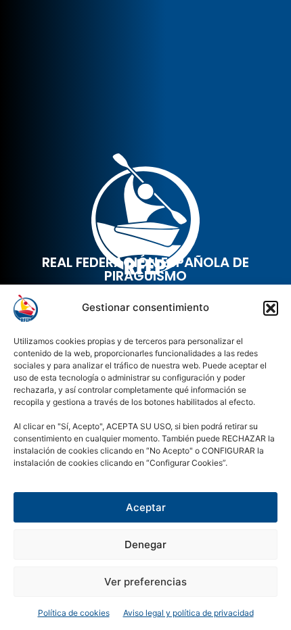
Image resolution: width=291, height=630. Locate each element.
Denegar (145, 544)
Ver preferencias (145, 581)
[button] (270, 308)
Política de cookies (74, 613)
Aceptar (146, 507)
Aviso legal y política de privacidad (188, 613)
